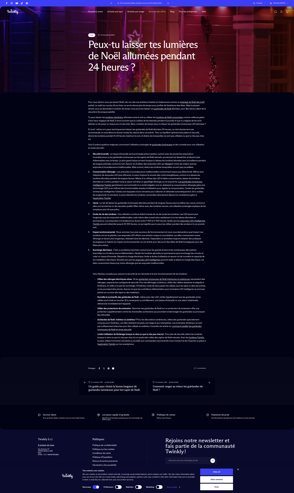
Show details (172, 487)
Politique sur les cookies (103, 449)
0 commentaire (201, 368)
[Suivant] (167, 3)
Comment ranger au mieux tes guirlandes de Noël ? (178, 388)
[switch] (118, 487)
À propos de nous (46, 445)
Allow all (216, 472)
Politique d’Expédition (102, 457)
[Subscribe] (212, 460)
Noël (91, 35)
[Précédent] (111, 3)
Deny (217, 487)
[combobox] (259, 3)
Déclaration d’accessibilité (104, 465)
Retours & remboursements (105, 461)
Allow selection (217, 479)
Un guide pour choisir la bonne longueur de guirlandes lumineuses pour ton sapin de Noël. (114, 388)
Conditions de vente (101, 453)
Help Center (157, 3)
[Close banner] (238, 469)
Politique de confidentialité (104, 445)
